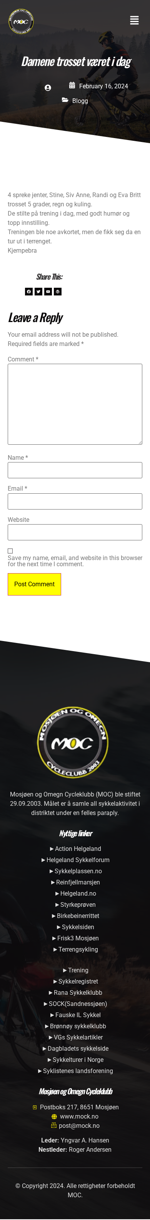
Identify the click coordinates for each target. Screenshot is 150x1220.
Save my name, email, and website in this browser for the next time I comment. (75, 561)
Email (17, 489)
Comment (23, 359)
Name (18, 458)
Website (18, 520)
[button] (134, 21)
